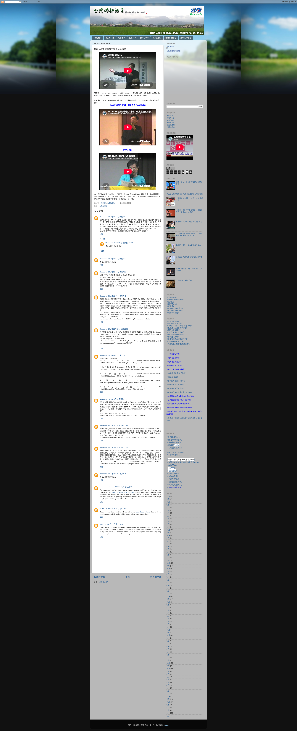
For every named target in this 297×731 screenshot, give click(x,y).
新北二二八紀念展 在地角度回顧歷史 (189, 257)
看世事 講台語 (170, 38)
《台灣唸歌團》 (172, 476)
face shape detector (143, 512)
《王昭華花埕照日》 (173, 455)
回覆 (101, 234)
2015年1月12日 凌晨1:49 (117, 474)
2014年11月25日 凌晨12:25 (118, 425)
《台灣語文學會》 (173, 479)
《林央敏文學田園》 (174, 442)
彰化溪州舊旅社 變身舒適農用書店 (188, 245)
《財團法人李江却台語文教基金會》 (179, 326)
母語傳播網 (103, 206)
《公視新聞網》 (172, 297)
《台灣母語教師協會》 (175, 341)
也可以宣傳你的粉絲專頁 (173, 51)
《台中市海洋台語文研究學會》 (177, 339)
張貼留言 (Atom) (105, 582)
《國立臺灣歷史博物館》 (175, 334)
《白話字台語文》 (173, 377)
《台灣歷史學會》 (172, 337)
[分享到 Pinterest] (130, 203)
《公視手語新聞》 (172, 313)
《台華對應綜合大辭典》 (175, 384)
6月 (167, 513)
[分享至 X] (125, 203)
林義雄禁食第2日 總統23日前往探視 (189, 222)
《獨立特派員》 (172, 304)
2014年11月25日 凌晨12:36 (118, 447)
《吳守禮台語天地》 (174, 448)
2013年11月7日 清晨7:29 (117, 272)
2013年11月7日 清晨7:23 (117, 259)
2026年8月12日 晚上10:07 (113, 524)
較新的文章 (99, 577)
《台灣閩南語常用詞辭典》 (176, 381)
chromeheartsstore (107, 487)
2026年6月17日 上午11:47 (124, 487)
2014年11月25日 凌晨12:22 (118, 399)
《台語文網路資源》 (174, 482)
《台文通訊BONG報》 (174, 323)
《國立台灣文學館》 (173, 330)
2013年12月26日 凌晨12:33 (118, 329)
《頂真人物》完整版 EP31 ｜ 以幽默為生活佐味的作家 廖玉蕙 (189, 234)
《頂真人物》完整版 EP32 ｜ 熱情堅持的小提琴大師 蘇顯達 (189, 211)
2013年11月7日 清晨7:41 (117, 296)
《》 (171, 468)
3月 (167, 521)
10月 (168, 502)
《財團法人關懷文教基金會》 (178, 344)
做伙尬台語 (157, 38)
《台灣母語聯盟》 (172, 321)
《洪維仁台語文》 (173, 437)
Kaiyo (115, 534)
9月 (167, 505)
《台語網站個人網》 (174, 484)
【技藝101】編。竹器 (184, 280)
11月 (168, 499)
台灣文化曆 (170, 118)
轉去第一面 (109, 38)
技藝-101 (132, 38)
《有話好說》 (171, 306)
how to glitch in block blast (123, 492)
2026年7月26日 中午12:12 (117, 509)
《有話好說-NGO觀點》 (175, 308)
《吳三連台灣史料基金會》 (176, 332)
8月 (167, 507)
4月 (167, 519)
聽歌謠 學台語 (185, 38)
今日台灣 (169, 115)
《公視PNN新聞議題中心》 (176, 300)
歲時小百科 (170, 123)
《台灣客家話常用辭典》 (175, 388)
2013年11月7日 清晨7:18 (117, 217)
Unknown (103, 217)
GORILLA (103, 509)
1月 (167, 527)
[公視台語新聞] (167, 49)
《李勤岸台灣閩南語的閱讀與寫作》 (183, 462)
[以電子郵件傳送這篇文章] (121, 203)
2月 (167, 524)
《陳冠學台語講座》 (174, 439)
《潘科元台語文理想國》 (175, 452)
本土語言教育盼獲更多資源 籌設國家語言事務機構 (184, 194)
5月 (167, 516)
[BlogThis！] (123, 203)
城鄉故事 (121, 38)
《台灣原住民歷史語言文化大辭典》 (179, 392)
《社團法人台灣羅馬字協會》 (177, 328)
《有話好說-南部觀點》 (174, 310)
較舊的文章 (155, 577)
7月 (167, 510)
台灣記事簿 (144, 38)
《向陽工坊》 (172, 465)
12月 (168, 496)
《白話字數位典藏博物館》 (176, 373)
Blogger (166, 725)
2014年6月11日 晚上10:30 (117, 355)
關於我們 (97, 38)
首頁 (127, 577)
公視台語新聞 (170, 46)
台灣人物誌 (170, 120)
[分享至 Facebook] (128, 203)
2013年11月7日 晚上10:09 (123, 243)
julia (101, 524)
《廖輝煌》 (173, 445)
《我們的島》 (171, 302)
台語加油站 (170, 125)
